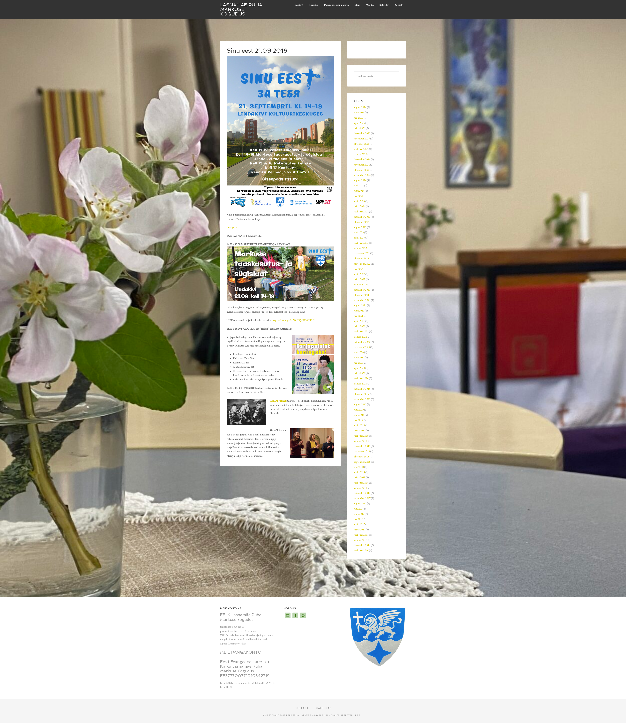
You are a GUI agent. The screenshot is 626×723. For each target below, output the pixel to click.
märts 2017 (359, 529)
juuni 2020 (359, 357)
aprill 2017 (359, 524)
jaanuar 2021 (360, 336)
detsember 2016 (362, 545)
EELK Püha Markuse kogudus (304, 715)
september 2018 (362, 461)
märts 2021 (359, 326)
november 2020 (362, 347)
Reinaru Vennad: (278, 400)
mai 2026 (358, 117)
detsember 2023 (362, 216)
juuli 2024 (359, 185)
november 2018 (362, 451)
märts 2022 (359, 279)
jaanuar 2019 (360, 441)
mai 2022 (358, 269)
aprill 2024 (359, 201)
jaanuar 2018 (360, 488)
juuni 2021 (359, 310)
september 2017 (362, 498)
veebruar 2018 (361, 482)
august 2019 (360, 404)
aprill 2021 (359, 321)
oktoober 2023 (361, 222)
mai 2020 (358, 362)
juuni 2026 (359, 112)
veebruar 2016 (361, 550)
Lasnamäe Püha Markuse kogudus (241, 9)
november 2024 (362, 164)
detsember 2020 (362, 342)
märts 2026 (359, 128)
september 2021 (362, 300)
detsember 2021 (362, 289)
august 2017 (360, 503)
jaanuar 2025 (360, 154)
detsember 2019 (362, 388)
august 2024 (360, 180)
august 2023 (360, 227)
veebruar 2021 (361, 331)
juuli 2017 (359, 508)
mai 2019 (358, 420)
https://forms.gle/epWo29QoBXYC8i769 (293, 320)
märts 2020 (359, 373)
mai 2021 (358, 316)
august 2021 (360, 305)
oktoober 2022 (361, 258)
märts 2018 (359, 477)
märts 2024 (359, 206)
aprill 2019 (359, 425)
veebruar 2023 (361, 243)
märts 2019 (359, 430)
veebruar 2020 (361, 378)
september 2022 (362, 263)
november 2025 (362, 138)
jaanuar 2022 (360, 284)
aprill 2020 (359, 368)
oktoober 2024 (361, 170)
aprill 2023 (359, 237)
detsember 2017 (362, 493)
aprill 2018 (359, 472)
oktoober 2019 (361, 394)
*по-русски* (233, 227)
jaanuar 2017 (360, 540)
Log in (359, 715)
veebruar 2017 (361, 534)
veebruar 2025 (361, 149)
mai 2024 (358, 196)
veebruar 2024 (361, 211)
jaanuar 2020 (360, 383)
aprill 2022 (359, 274)
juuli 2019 (359, 409)
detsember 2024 (362, 159)
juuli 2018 (359, 467)
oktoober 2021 (361, 295)
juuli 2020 (359, 352)
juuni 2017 (359, 514)
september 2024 (362, 175)
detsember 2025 (362, 133)
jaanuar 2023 (360, 248)
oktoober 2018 (361, 456)
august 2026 (360, 107)
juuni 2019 (359, 415)
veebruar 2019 (361, 435)
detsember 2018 (362, 446)
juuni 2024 (359, 190)
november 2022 (362, 253)
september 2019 (362, 399)
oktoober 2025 (361, 143)
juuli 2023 (359, 232)
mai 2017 (358, 519)
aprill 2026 (359, 123)
